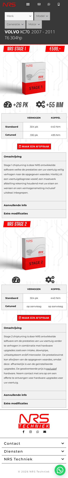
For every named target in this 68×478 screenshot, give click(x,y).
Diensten (13, 451)
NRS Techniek (18, 459)
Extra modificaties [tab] (16, 213)
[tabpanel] (34, 181)
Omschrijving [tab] (13, 156)
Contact (12, 443)
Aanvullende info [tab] (15, 205)
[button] (28, 4)
